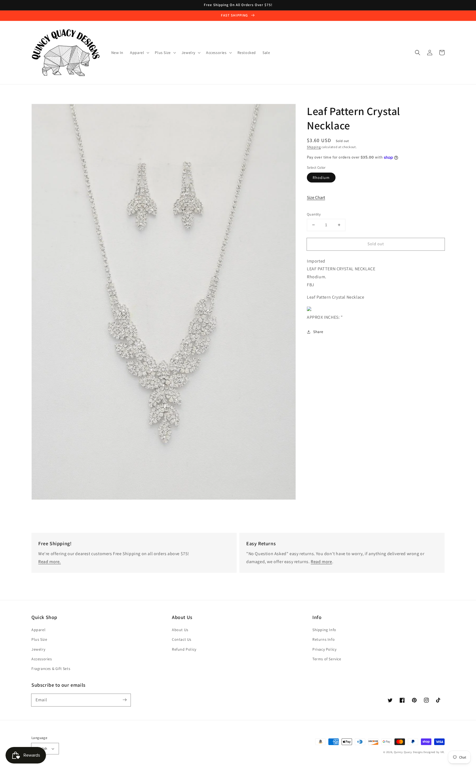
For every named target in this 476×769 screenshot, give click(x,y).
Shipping (314, 147)
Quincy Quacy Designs (408, 752)
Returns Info (323, 639)
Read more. (49, 562)
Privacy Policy (324, 649)
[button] (418, 53)
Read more (321, 562)
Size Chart (316, 197)
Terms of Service (326, 658)
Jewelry (38, 649)
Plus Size (39, 639)
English (41, 748)
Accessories (41, 658)
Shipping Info (324, 629)
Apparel (38, 629)
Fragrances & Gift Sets (50, 668)
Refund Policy (184, 649)
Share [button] (318, 331)
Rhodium (321, 177)
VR (442, 752)
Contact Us (181, 639)
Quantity (314, 214)
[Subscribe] (124, 700)
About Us (180, 629)
